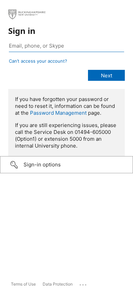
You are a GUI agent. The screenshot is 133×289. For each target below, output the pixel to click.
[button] (66, 164)
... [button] (83, 283)
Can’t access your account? (38, 61)
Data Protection (58, 284)
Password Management (58, 113)
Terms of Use (23, 284)
